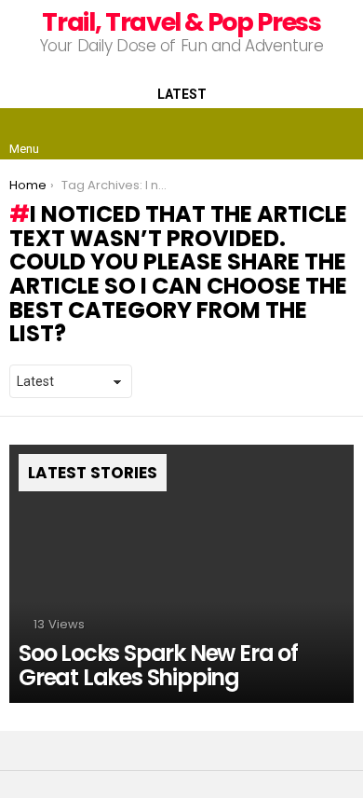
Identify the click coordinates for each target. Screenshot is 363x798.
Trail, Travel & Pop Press (181, 22)
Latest (182, 94)
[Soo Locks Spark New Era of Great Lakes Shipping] (181, 574)
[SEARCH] (339, 134)
